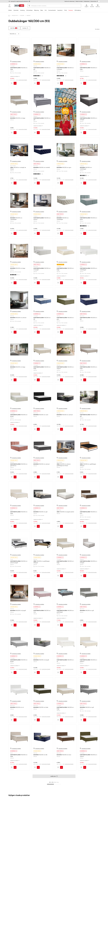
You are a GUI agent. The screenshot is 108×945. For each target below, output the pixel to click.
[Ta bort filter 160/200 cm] (18, 33)
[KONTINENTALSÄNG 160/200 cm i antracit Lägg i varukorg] (38, 233)
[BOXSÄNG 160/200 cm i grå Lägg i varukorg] (38, 526)
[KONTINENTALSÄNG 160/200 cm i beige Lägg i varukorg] (15, 83)
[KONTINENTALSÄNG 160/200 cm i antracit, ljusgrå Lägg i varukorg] (15, 575)
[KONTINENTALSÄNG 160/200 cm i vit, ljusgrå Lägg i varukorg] (38, 282)
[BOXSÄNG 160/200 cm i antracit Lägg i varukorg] (15, 332)
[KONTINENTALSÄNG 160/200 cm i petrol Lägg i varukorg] (84, 233)
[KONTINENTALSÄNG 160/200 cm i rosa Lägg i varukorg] (38, 625)
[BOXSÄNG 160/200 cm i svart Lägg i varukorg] (38, 429)
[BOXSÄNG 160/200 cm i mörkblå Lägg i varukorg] (38, 183)
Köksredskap (29, 10)
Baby (42, 10)
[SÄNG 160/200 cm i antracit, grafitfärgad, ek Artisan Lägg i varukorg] (61, 477)
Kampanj (71, 10)
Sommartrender (52, 10)
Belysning (36, 10)
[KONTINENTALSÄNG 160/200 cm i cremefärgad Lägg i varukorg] (84, 282)
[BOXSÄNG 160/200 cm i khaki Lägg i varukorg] (38, 720)
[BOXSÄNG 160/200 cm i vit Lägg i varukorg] (15, 720)
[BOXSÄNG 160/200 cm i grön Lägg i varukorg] (61, 183)
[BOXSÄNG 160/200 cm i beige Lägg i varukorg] (15, 132)
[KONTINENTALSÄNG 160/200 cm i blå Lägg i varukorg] (38, 332)
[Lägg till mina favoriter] (11, 83)
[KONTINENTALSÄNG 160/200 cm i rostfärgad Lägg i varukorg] (61, 83)
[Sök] (29, 5)
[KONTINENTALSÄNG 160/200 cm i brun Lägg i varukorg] (84, 526)
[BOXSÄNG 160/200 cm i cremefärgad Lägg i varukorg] (84, 183)
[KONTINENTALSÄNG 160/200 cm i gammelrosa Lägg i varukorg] (15, 477)
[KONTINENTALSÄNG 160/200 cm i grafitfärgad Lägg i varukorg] (61, 625)
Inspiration (60, 10)
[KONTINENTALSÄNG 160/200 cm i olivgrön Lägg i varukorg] (61, 379)
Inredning (22, 10)
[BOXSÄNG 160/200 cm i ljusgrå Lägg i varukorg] (15, 625)
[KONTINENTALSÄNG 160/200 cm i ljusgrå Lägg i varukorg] (15, 429)
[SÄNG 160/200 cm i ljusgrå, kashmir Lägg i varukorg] (61, 526)
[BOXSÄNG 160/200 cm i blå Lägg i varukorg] (38, 767)
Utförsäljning (77, 10)
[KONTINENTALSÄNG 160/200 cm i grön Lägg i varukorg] (61, 332)
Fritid (65, 10)
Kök (46, 10)
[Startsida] (9, 15)
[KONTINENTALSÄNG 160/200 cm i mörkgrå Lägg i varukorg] (84, 132)
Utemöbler (15, 10)
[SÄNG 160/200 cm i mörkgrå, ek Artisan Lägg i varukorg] (15, 183)
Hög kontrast (94, 1)
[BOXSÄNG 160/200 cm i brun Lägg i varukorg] (61, 767)
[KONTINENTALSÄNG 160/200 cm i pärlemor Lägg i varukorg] (84, 672)
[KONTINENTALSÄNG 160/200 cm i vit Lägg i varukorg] (61, 672)
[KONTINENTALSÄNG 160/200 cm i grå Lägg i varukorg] (38, 83)
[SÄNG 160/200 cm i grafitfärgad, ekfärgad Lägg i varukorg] (84, 477)
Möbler (10, 10)
